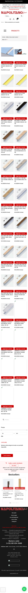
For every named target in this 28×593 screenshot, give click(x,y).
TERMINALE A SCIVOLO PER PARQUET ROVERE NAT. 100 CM (6, 410)
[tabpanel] (8, 488)
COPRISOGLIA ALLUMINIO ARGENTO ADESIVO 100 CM (7, 66)
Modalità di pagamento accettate (17, 530)
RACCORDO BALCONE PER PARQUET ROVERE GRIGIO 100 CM (7, 294)
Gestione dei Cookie (14, 533)
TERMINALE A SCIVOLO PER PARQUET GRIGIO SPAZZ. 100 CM (6, 323)
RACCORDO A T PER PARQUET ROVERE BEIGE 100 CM (20, 151)
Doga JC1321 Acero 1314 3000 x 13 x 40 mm (19, 495)
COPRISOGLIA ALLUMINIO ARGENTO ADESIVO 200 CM (20, 66)
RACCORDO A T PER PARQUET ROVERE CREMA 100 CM (7, 179)
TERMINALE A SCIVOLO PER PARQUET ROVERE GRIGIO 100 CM (19, 381)
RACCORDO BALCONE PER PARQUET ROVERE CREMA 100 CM (20, 266)
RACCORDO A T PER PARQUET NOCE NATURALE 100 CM (7, 151)
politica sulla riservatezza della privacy (14, 532)
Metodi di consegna (14, 537)
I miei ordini (14, 519)
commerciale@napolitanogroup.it (17, 6)
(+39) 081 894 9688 (16, 4)
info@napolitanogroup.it (14, 9)
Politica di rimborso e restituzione (10, 538)
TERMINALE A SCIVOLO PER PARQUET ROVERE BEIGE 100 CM (19, 352)
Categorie (14, 521)
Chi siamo (4, 530)
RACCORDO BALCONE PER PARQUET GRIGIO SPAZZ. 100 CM (20, 208)
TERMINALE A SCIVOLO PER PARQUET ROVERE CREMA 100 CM (6, 381)
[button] (24, 589)
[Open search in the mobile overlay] (14, 16)
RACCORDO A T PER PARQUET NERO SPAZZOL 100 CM (20, 122)
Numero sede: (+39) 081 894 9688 (14, 542)
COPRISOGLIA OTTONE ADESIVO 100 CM (6, 94)
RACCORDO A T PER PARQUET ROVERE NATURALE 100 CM (7, 208)
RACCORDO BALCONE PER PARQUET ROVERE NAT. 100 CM (20, 294)
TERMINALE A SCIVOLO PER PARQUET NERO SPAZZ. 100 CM (19, 323)
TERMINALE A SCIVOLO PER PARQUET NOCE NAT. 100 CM (7, 352)
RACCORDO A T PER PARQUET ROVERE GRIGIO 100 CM (20, 179)
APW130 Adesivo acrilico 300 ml (8, 494)
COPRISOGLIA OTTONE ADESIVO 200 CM (19, 94)
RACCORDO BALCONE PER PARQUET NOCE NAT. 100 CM (20, 237)
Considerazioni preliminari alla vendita (14, 535)
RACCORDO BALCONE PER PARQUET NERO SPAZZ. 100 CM (7, 237)
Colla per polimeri (6, 490)
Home (2, 22)
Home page (14, 515)
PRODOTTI (15, 30)
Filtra (2, 436)
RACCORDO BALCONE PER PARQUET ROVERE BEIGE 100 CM (7, 266)
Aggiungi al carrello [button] (7, 62)
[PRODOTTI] (5, 30)
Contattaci (23, 538)
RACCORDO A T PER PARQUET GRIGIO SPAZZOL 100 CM (7, 122)
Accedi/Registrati (14, 517)
